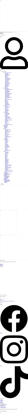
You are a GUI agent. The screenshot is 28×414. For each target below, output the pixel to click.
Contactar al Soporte (3, 405)
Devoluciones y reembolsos (4, 404)
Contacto (2, 401)
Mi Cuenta (2, 400)
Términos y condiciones (3, 407)
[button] (0, 70)
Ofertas (1, 402)
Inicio (1, 399)
